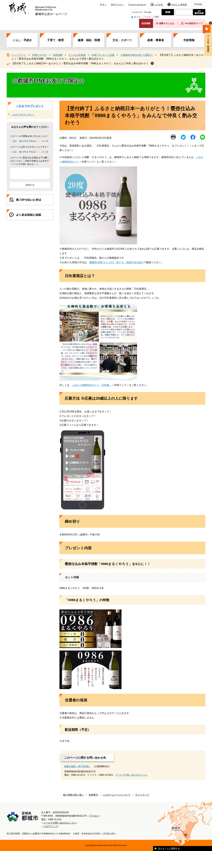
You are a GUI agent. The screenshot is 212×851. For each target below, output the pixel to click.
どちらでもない (29, 141)
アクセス (94, 815)
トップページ (18, 55)
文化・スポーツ (122, 40)
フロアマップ (50, 826)
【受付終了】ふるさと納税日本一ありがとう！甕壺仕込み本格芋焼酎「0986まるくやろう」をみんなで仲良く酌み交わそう (80, 63)
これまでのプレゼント (30, 105)
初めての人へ (117, 4)
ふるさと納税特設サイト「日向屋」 (92, 385)
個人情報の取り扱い (73, 794)
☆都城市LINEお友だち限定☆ (136, 55)
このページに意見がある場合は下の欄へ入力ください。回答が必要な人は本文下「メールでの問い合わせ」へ (29, 160)
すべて (137, 17)
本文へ (103, 4)
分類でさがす (39, 55)
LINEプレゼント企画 (102, 55)
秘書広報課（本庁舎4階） (77, 766)
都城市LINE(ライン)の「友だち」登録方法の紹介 (116, 262)
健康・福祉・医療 (89, 40)
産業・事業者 (155, 40)
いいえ (45, 141)
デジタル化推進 (77, 55)
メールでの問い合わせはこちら (131, 775)
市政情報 (189, 40)
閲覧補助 (198, 4)
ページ (147, 17)
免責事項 (93, 794)
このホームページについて (117, 794)
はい (15, 141)
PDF (157, 17)
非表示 (210, 23)
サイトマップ (142, 794)
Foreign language (137, 4)
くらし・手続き (22, 40)
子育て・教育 (55, 40)
